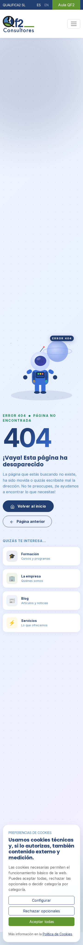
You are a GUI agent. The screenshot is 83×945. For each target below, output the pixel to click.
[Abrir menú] (73, 23)
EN (46, 5)
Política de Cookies (57, 934)
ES (39, 5)
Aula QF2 (66, 5)
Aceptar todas (41, 921)
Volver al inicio (31, 506)
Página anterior (30, 521)
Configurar (41, 900)
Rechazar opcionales (41, 911)
